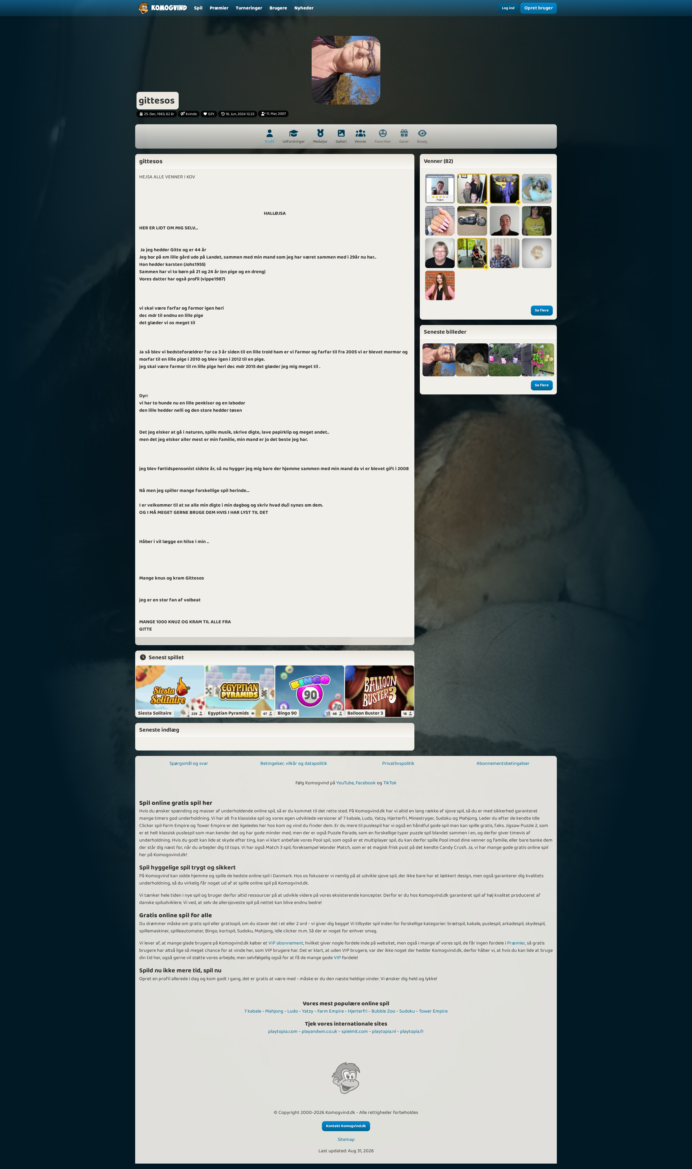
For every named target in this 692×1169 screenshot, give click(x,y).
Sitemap (346, 1139)
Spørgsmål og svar (188, 763)
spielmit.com (354, 1031)
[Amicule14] (537, 253)
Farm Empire (330, 1011)
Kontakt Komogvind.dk (346, 1126)
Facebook (366, 783)
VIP (337, 958)
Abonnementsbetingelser (503, 763)
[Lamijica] (440, 221)
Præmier (516, 943)
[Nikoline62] (440, 189)
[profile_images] (438, 359)
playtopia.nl (384, 1031)
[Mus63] (440, 253)
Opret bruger (538, 8)
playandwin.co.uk (319, 1031)
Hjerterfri (357, 1011)
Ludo (292, 1011)
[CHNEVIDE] (472, 253)
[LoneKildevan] (537, 189)
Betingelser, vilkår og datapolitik (293, 763)
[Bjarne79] (504, 253)
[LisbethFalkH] (472, 189)
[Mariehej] (440, 285)
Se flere (542, 310)
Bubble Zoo (383, 1011)
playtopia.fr (412, 1031)
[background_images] (471, 359)
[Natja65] (537, 221)
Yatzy (307, 1011)
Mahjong (274, 1011)
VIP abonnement (285, 943)
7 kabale (252, 1011)
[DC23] (504, 221)
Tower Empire (433, 1011)
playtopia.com (283, 1031)
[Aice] (504, 189)
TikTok (390, 783)
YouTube (345, 783)
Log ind (508, 8)
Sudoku (407, 1011)
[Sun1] (472, 221)
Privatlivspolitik (398, 763)
